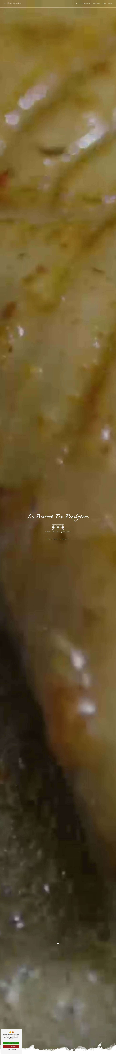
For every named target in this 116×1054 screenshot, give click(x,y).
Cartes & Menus (96, 3)
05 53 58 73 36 (53, 539)
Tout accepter (11, 1043)
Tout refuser (11, 1046)
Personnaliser (11, 1049)
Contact (110, 3)
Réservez (65, 539)
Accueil (78, 3)
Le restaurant (86, 3)
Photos (104, 3)
